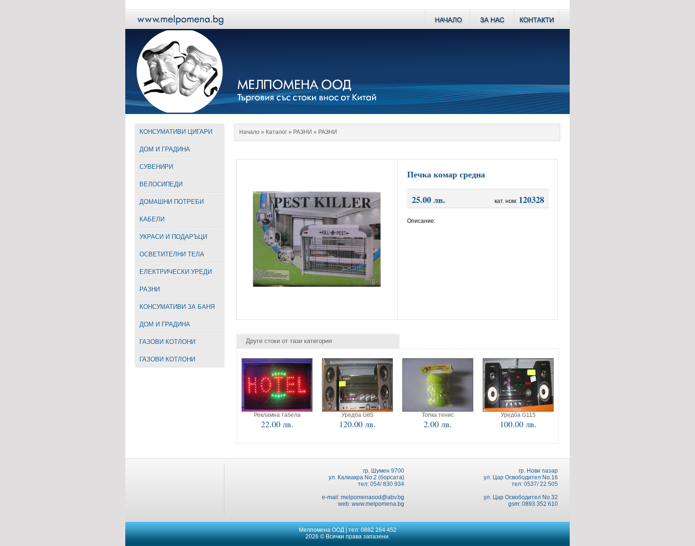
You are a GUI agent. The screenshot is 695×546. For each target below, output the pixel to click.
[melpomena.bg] (179, 26)
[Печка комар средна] (317, 284)
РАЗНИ (302, 132)
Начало (249, 132)
